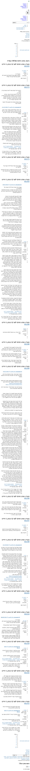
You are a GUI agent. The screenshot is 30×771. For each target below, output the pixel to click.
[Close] (27, 12)
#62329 (26, 643)
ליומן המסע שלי (17, 146)
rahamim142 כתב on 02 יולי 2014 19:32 (12, 371)
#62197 (26, 521)
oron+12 (11, 757)
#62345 (26, 673)
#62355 (26, 703)
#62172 (26, 87)
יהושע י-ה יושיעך (24, 71)
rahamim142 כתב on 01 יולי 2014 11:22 (11, 107)
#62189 (26, 368)
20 (16, 56)
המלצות (25, 5)
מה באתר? (24, 7)
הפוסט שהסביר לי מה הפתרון (10, 147)
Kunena (23, 759)
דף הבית (25, 3)
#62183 (26, 181)
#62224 (26, 614)
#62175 (26, 159)
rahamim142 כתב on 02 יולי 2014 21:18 (12, 545)
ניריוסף (15, 757)
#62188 (26, 344)
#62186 (26, 324)
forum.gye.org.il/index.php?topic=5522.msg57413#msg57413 (14, 384)
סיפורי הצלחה (23, 6)
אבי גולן (24, 620)
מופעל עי (27, 759)
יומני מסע (27, 37)
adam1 (24, 328)
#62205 (26, 593)
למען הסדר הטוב (21, 757)
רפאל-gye (7, 757)
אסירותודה (19, 756)
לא (27, 766)
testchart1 (14, 756)
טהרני (25, 112)
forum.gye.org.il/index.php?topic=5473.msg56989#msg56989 (14, 576)
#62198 (26, 542)
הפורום (27, 34)
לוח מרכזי (27, 35)
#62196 (26, 498)
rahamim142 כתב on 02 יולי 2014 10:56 (12, 184)
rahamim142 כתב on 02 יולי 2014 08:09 (10, 617)
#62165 (26, 66)
